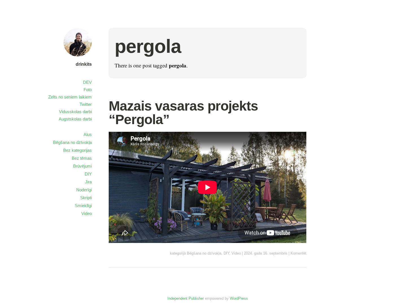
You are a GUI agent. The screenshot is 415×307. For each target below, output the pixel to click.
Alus (88, 134)
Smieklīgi (83, 205)
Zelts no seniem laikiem (70, 97)
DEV (87, 82)
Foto (88, 89)
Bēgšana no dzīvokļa (204, 253)
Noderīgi (84, 189)
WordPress (239, 298)
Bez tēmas (82, 158)
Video (236, 253)
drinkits (84, 64)
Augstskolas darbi (75, 119)
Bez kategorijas (77, 150)
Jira (88, 181)
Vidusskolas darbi (75, 111)
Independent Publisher (185, 298)
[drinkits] (78, 57)
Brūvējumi (82, 166)
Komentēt (298, 253)
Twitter (86, 104)
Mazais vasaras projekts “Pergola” (183, 112)
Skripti (86, 197)
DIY (226, 253)
